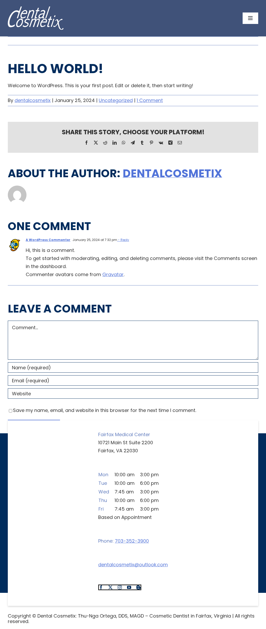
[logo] (36, 9)
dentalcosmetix (33, 100)
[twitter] (110, 587)
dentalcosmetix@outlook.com (133, 564)
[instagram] (120, 587)
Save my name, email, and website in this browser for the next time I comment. (104, 410)
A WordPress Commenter (48, 240)
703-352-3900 (132, 541)
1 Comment (150, 100)
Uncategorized (116, 100)
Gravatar (113, 274)
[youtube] (129, 587)
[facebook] (101, 587)
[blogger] (138, 587)
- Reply (123, 240)
